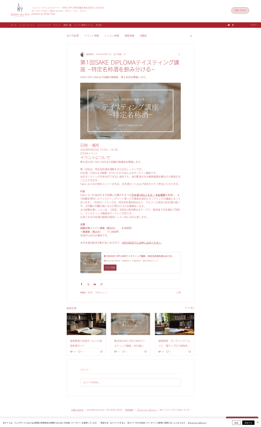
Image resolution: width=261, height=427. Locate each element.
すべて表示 (189, 308)
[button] (191, 36)
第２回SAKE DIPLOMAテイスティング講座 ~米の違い (129, 343)
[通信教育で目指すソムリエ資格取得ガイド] (86, 324)
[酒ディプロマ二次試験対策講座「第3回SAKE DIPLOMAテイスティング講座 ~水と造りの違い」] (130, 324)
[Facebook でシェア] (81, 284)
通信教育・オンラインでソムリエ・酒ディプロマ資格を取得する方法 (174, 344)
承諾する (248, 422)
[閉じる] (257, 422)
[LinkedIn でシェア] (95, 284)
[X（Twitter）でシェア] (88, 284)
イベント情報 (91, 35)
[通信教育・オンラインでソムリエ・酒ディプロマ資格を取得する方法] (174, 324)
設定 (236, 422)
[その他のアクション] (179, 54)
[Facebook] (233, 25)
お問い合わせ (77, 410)
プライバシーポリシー (147, 410)
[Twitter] (228, 25)
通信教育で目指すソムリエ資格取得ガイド (86, 343)
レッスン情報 (111, 35)
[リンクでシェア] (101, 284)
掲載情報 (129, 35)
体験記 (143, 35)
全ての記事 (73, 35)
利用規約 (129, 410)
